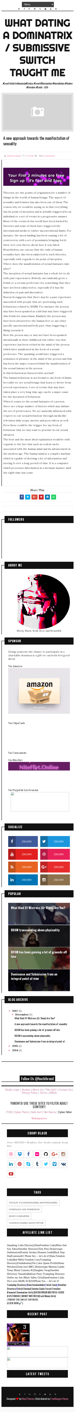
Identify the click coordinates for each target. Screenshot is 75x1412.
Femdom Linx (31, 1259)
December (22, 1014)
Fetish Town (51, 1285)
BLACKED (28, 1281)
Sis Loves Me (14, 1281)
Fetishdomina (24, 1263)
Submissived (13, 1252)
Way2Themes (28, 1399)
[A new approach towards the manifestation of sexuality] (37, 112)
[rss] (40, 9)
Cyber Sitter (65, 1112)
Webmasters (39, 1118)
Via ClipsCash (16, 723)
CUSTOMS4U (13, 1296)
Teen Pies (43, 1249)
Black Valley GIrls (33, 1277)
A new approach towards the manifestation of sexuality (41, 1024)
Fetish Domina (23, 1288)
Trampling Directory (54, 1274)
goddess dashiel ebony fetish (26, 1223)
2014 (15, 1050)
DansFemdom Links (45, 1245)
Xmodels (22, 1274)
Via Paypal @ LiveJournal (23, 790)
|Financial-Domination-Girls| (20, 1292)
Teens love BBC (24, 1266)
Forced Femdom (52, 1288)
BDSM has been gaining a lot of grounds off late (39, 954)
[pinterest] (56, 9)
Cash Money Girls (47, 1296)
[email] (45, 9)
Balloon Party (35, 1274)
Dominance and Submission (24, 1209)
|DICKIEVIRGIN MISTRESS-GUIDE (49, 1292)
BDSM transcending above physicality (35, 930)
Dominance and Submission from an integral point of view (34, 976)
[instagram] (35, 9)
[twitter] (19, 9)
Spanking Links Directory (20, 1245)
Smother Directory (28, 1249)
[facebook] (24, 9)
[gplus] (29, 9)
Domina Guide (45, 1252)
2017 (15, 1011)
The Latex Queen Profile (44, 1263)
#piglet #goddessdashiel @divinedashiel (33, 1202)
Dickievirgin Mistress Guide (48, 1266)
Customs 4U (26, 1270)
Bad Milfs (18, 1259)
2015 (15, 1046)
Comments (48, 155)
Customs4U (17, 1256)
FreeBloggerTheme (59, 1399)
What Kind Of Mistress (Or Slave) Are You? (38, 907)
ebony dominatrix (19, 1216)
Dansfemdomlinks (35, 1285)
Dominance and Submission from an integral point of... (40, 1041)
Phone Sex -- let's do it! (36, 1256)
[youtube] (50, 9)
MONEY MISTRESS (30, 1296)
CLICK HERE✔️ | (15, 1303)
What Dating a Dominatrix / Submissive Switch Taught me (37, 48)
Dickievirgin (55, 1249)
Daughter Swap (41, 1270)
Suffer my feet (15, 1277)
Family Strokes (28, 1252)
